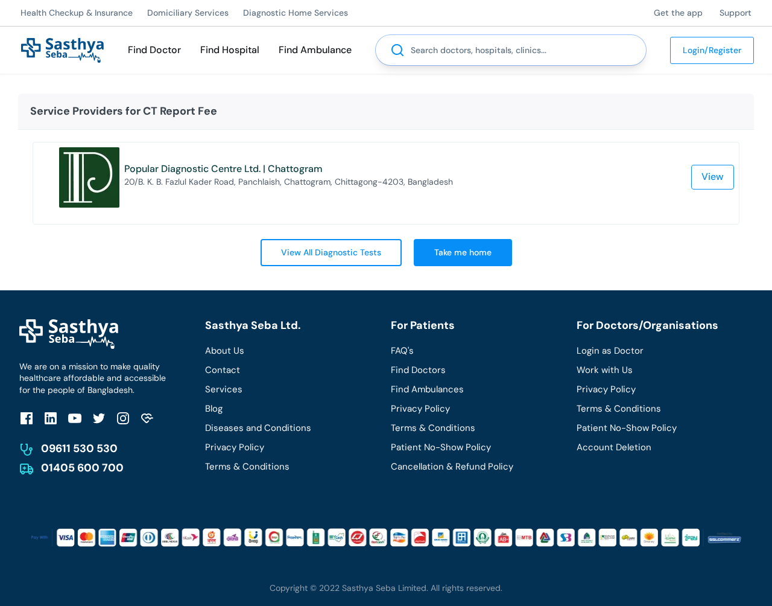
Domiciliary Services (188, 12)
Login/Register (712, 50)
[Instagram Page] (123, 418)
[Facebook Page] (26, 418)
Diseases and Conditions (258, 428)
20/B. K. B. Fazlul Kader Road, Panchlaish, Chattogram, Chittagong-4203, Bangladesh (288, 181)
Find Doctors (418, 370)
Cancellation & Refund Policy (452, 467)
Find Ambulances (427, 389)
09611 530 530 (79, 448)
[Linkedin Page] (50, 418)
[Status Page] (147, 418)
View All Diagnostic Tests (331, 252)
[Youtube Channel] (75, 418)
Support (735, 12)
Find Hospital (229, 49)
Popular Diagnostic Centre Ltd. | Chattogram (223, 168)
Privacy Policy (234, 447)
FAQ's (402, 351)
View (712, 176)
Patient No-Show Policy (441, 447)
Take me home (463, 252)
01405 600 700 (82, 468)
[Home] (62, 49)
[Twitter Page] (99, 418)
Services (223, 389)
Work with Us (605, 370)
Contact (222, 370)
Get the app (678, 12)
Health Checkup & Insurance (77, 12)
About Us (224, 351)
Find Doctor (154, 49)
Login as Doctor (610, 351)
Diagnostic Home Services (295, 12)
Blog (214, 409)
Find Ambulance (315, 49)
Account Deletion (614, 447)
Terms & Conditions (247, 467)
